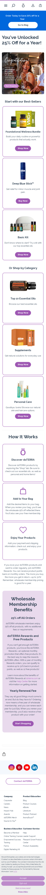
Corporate (8, 800)
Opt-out (23, 883)
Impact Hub (8, 811)
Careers (7, 804)
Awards (7, 814)
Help (25, 833)
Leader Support (29, 836)
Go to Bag (23, 25)
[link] (33, 5)
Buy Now (23, 201)
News (6, 807)
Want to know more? (23, 888)
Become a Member (11, 833)
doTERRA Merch (10, 817)
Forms (6, 846)
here (15, 871)
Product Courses (29, 804)
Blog (25, 800)
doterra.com (32, 678)
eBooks (26, 807)
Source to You (10, 821)
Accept (23, 878)
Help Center (22, 681)
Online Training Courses (13, 836)
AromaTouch (28, 817)
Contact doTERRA (23, 781)
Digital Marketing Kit (12, 849)
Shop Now (23, 148)
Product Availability (30, 846)
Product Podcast (29, 814)
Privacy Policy (23, 892)
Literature (27, 811)
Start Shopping (23, 723)
